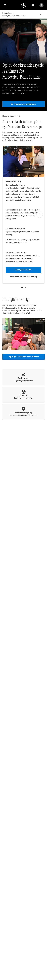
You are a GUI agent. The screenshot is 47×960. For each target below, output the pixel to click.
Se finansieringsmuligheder (23, 104)
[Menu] (5, 5)
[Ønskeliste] (33, 5)
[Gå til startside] (23, 5)
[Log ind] (41, 5)
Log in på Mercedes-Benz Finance (23, 356)
